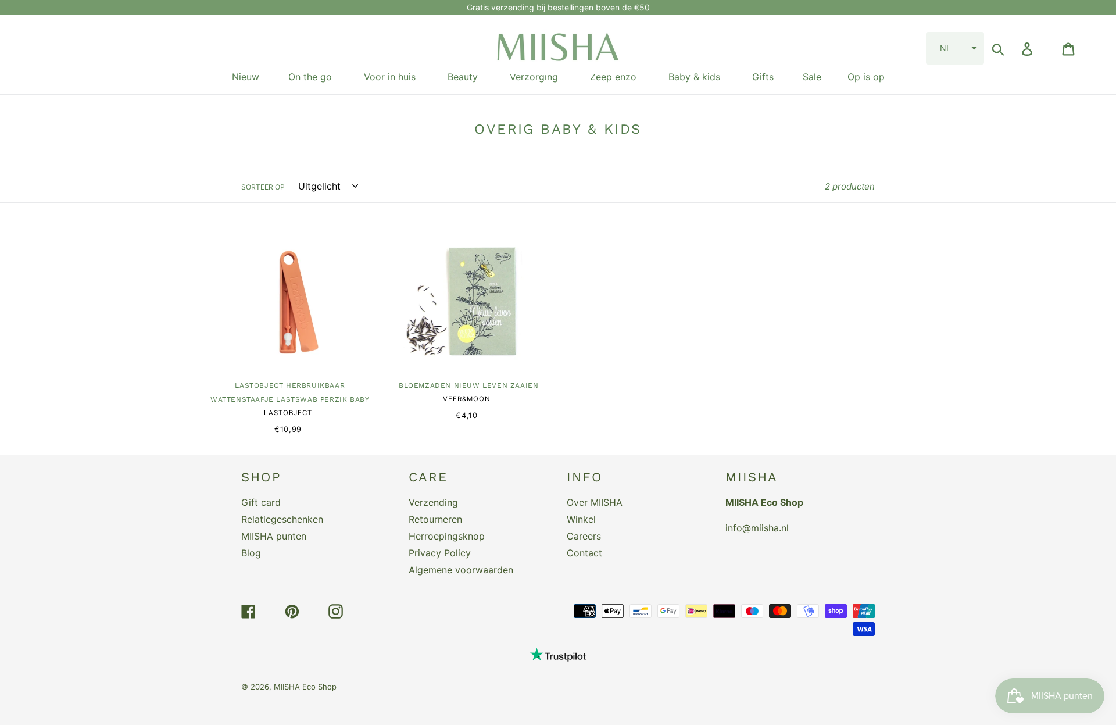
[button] (955, 48)
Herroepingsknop (447, 536)
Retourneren (435, 519)
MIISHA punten (273, 536)
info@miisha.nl (757, 528)
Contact (584, 553)
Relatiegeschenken (282, 519)
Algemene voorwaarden (461, 570)
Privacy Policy (440, 553)
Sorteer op (263, 187)
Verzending (433, 502)
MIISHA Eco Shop (305, 686)
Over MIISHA (595, 502)
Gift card (261, 502)
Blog (251, 553)
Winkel (581, 519)
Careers (584, 536)
